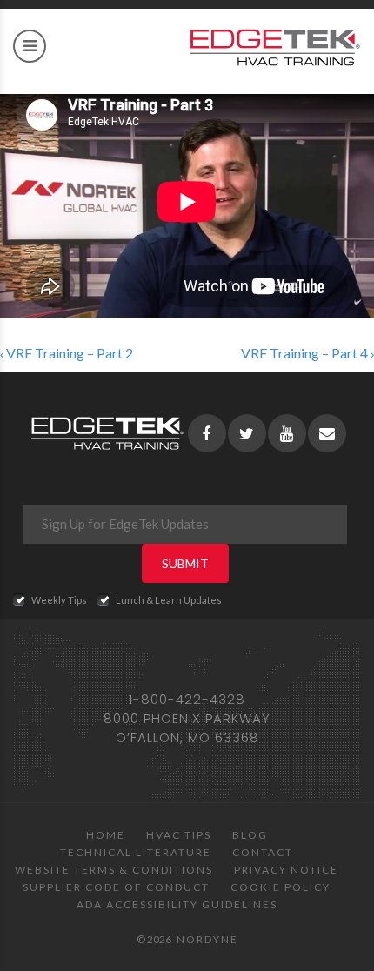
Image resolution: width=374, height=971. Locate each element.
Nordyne (207, 939)
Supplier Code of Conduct (116, 887)
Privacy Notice (286, 869)
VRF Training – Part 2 (68, 353)
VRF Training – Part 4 (306, 353)
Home (105, 834)
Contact (262, 852)
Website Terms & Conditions (114, 869)
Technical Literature (135, 852)
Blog (250, 834)
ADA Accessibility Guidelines (177, 904)
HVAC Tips (178, 834)
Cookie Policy (280, 887)
